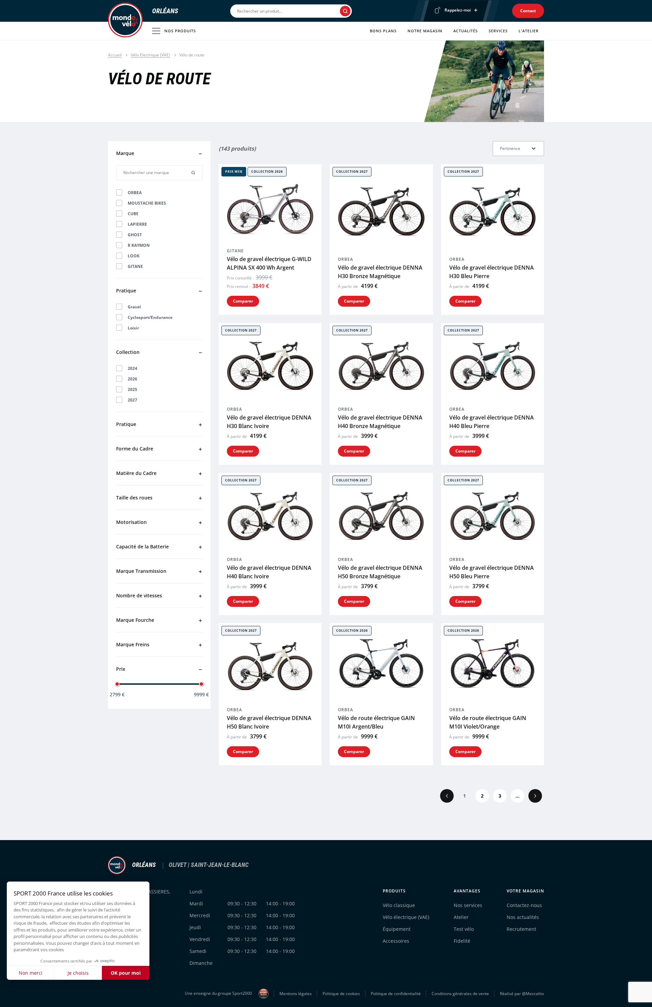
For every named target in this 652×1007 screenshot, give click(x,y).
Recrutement (521, 929)
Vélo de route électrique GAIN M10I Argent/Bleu (376, 722)
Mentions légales (295, 993)
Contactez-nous (524, 905)
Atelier (461, 917)
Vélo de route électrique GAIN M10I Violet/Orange (487, 722)
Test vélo (464, 929)
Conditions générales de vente (460, 993)
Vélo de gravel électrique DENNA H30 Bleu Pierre (491, 272)
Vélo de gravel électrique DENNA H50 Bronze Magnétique (380, 572)
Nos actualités (523, 917)
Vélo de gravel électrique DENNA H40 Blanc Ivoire (269, 572)
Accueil (115, 55)
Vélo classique (399, 905)
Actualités (465, 30)
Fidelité (462, 941)
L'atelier (529, 30)
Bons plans (383, 30)
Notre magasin (425, 30)
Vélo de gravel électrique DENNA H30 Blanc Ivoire (269, 422)
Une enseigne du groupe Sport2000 (219, 993)
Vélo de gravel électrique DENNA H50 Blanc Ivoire (269, 722)
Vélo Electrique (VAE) (150, 55)
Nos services (468, 905)
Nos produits (180, 30)
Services (498, 30)
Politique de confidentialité (396, 993)
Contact (528, 11)
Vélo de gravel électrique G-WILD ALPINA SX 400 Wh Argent (269, 263)
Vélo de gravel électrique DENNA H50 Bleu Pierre (491, 572)
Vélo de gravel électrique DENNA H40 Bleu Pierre (491, 422)
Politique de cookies (341, 993)
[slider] (117, 684)
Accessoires (396, 941)
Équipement (397, 929)
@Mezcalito (533, 993)
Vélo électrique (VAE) (406, 917)
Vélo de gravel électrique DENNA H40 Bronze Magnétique (380, 422)
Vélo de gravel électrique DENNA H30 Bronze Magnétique (380, 272)
